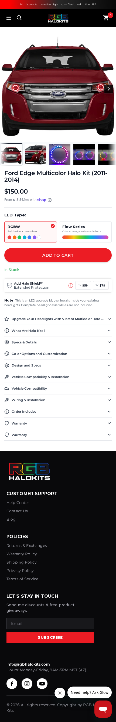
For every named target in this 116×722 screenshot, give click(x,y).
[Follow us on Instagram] (27, 683)
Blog (11, 519)
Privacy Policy (20, 570)
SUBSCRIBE (50, 637)
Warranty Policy (21, 554)
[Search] (19, 17)
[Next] (108, 89)
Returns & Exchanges (26, 545)
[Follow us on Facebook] (11, 683)
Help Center (17, 502)
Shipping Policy (21, 562)
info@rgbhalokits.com (28, 664)
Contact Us (17, 511)
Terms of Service (22, 578)
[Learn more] (70, 285)
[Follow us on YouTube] (42, 683)
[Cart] (106, 17)
